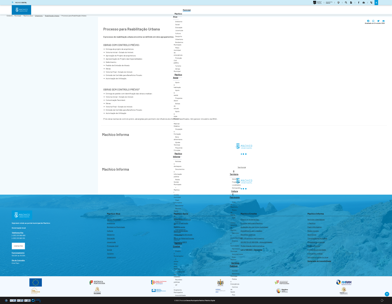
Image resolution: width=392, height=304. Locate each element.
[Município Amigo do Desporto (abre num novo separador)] (343, 291)
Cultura (110, 231)
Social (109, 250)
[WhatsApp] (373, 22)
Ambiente (111, 223)
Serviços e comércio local (317, 257)
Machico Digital (313, 246)
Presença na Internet (316, 242)
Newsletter (311, 234)
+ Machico (311, 223)
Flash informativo (314, 227)
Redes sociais (313, 231)
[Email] (383, 22)
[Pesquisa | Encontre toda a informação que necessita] (346, 2)
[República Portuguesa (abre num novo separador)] (97, 282)
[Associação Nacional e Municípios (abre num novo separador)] (282, 282)
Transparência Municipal (317, 238)
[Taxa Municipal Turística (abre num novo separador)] (329, 2)
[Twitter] (378, 22)
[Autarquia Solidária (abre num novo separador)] (97, 291)
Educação (111, 238)
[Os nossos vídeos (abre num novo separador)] (363, 2)
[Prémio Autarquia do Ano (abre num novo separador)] (35, 291)
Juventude (111, 242)
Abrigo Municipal (113, 219)
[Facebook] (368, 22)
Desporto (111, 234)
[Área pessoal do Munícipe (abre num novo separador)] (376, 2)
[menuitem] (187, 10)
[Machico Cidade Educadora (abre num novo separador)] (282, 291)
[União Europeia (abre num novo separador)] (35, 282)
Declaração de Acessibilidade (319, 261)
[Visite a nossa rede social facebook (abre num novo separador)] (358, 2)
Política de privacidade (316, 250)
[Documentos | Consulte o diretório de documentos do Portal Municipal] (351, 2)
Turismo (110, 253)
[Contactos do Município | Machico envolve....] (371, 2)
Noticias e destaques (316, 219)
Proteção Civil (112, 246)
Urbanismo (111, 257)
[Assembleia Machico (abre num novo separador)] (317, 2)
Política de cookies (315, 253)
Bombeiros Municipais (116, 227)
